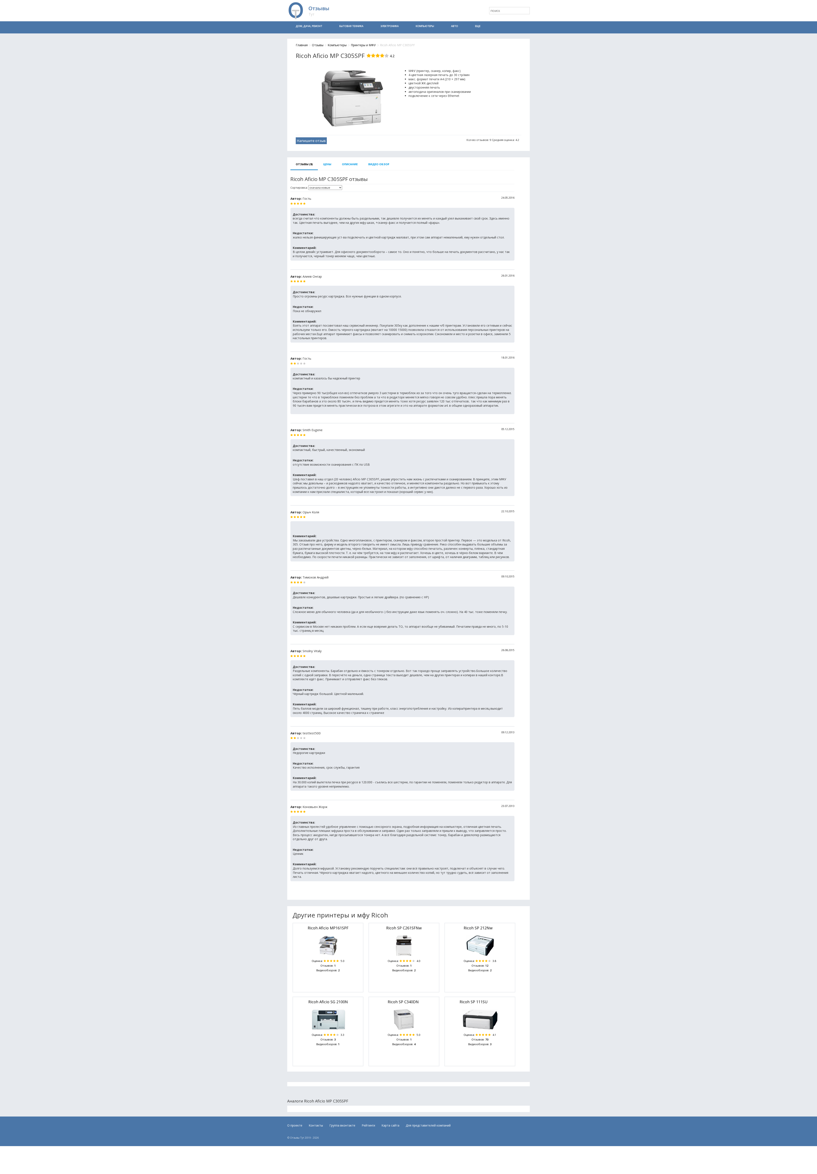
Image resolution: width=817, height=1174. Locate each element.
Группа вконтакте (342, 1125)
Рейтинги (368, 1125)
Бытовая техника (351, 26)
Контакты (316, 1125)
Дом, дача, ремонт (309, 26)
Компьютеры (425, 26)
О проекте (294, 1125)
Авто (454, 26)
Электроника (389, 26)
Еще (477, 26)
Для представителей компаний (428, 1125)
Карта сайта (390, 1125)
